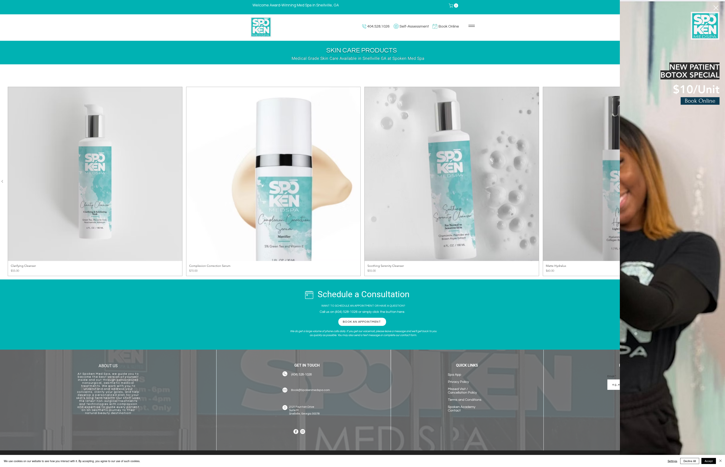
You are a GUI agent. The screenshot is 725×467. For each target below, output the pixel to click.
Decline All (689, 461)
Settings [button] (672, 461)
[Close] (720, 461)
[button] (715, 8)
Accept (709, 461)
